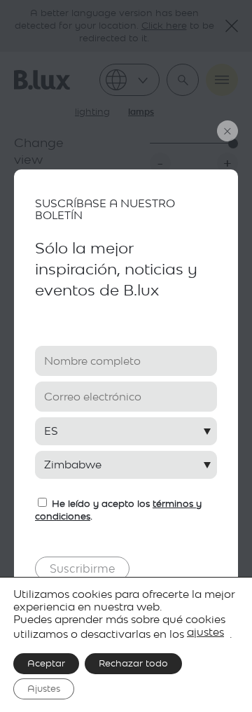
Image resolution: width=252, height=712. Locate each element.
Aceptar (46, 663)
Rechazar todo (133, 663)
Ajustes (43, 688)
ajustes (205, 632)
